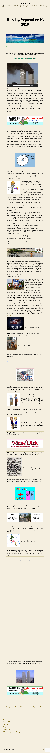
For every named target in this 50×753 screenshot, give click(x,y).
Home (4, 719)
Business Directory (8, 722)
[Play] (8, 85)
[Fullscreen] (36, 85)
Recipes (5, 727)
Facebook (9, 315)
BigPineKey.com (25, 3)
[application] (22, 75)
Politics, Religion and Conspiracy (13, 732)
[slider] (21, 85)
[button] (22, 74)
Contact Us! (6, 729)
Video (38, 454)
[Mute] (34, 85)
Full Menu (6, 724)
